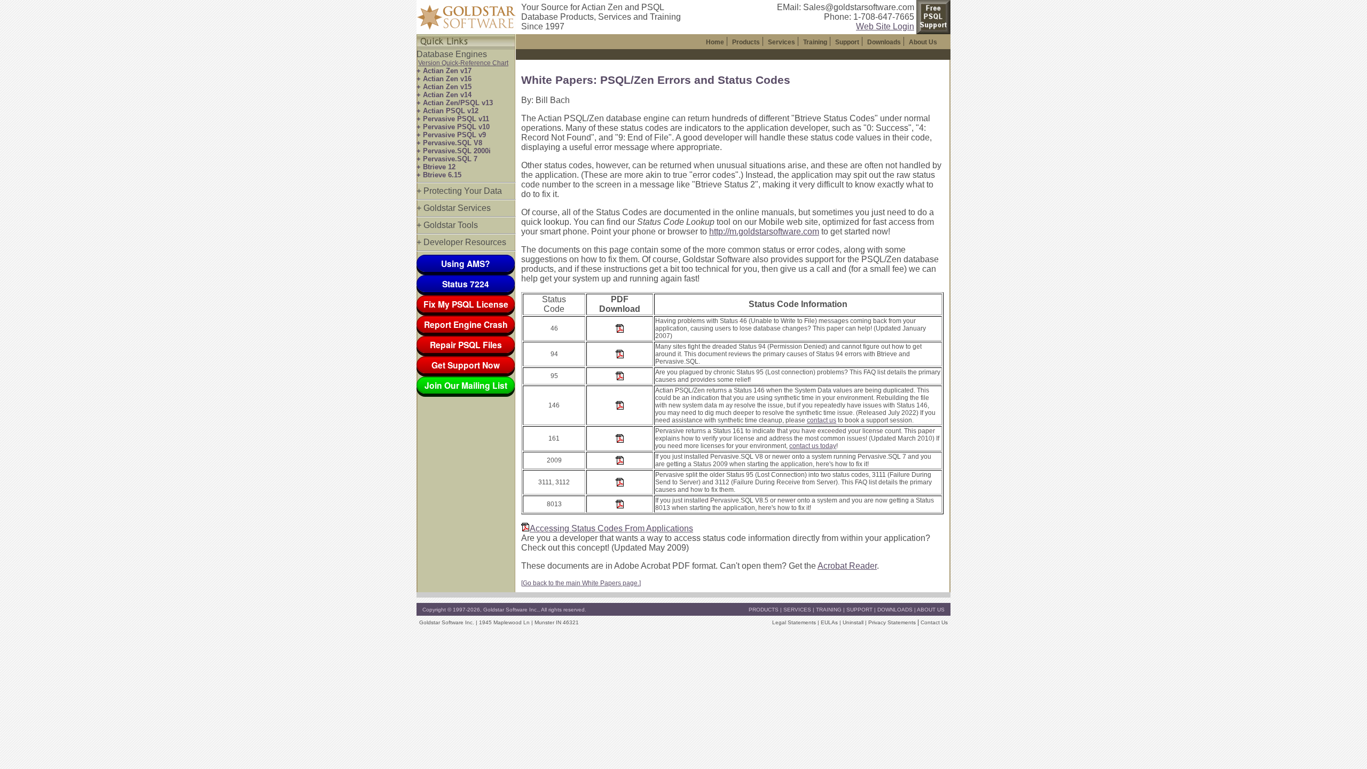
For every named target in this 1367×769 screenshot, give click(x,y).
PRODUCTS (764, 610)
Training (815, 42)
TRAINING (829, 610)
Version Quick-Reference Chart (463, 63)
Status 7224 (465, 284)
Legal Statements (794, 622)
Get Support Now (465, 365)
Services (781, 42)
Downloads (884, 42)
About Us (923, 42)
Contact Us (934, 622)
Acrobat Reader (847, 565)
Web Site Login (885, 26)
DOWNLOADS (895, 610)
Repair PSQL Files (466, 345)
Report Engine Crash (466, 324)
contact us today (812, 446)
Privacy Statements (892, 622)
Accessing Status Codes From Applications (611, 528)
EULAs (829, 622)
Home (715, 42)
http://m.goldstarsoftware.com (764, 231)
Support (847, 42)
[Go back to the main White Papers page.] (581, 583)
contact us (821, 420)
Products (746, 42)
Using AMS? (465, 263)
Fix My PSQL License (465, 304)
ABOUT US (931, 610)
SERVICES (797, 610)
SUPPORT (859, 610)
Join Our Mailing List (466, 385)
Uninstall (853, 622)
